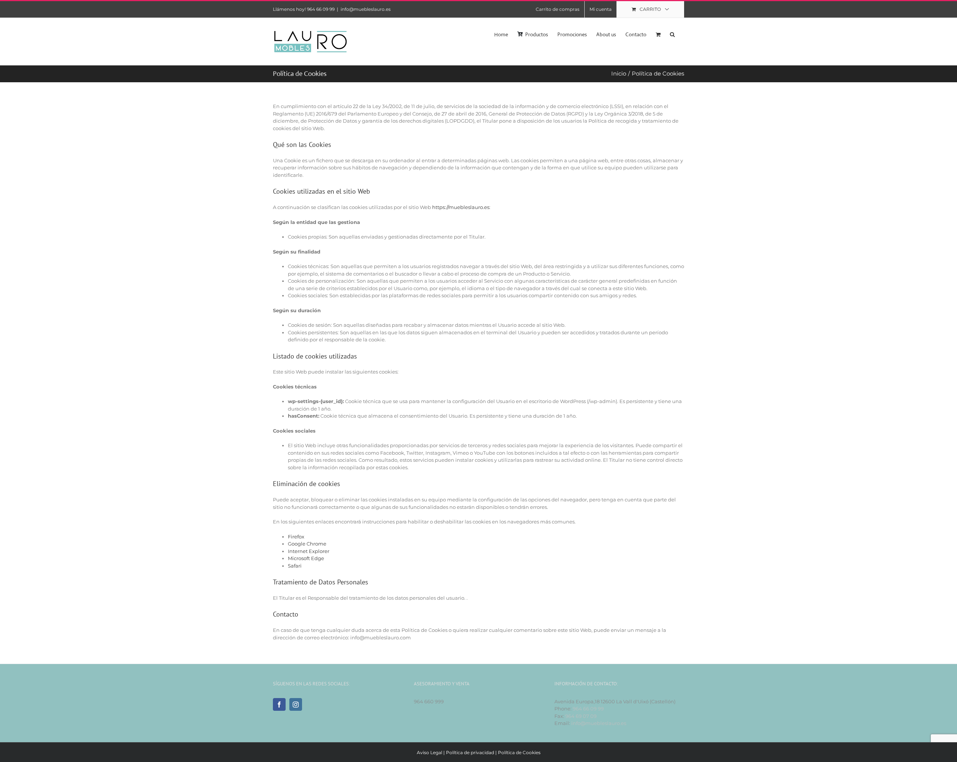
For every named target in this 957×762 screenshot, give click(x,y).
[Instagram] (295, 704)
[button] (672, 33)
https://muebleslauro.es (460, 207)
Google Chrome (307, 544)
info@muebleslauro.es (366, 9)
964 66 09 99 (588, 709)
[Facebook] (279, 704)
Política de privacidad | (472, 752)
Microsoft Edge (306, 558)
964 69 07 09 (581, 716)
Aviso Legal (429, 752)
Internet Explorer (308, 551)
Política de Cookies (519, 752)
